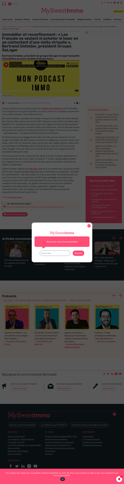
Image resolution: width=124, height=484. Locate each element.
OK (63, 479)
